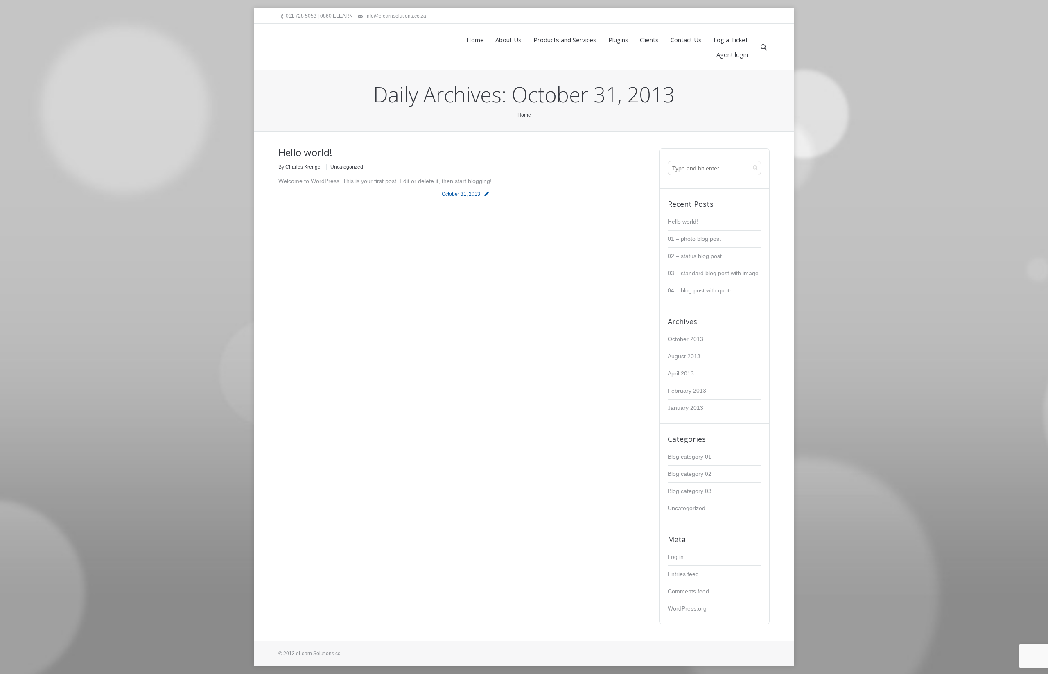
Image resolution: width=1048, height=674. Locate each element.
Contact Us (686, 40)
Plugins (618, 40)
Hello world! (305, 152)
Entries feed (683, 574)
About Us (508, 40)
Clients (649, 40)
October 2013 (685, 339)
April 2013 (681, 373)
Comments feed (688, 591)
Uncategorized (346, 167)
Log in (676, 557)
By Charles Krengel (300, 167)
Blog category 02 (689, 473)
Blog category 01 (689, 456)
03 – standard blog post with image (713, 273)
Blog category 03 (689, 491)
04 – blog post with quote (700, 290)
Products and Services (564, 40)
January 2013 (685, 408)
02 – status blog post (695, 256)
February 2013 (687, 390)
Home (475, 40)
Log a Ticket (731, 40)
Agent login (732, 54)
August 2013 (684, 356)
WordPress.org (687, 608)
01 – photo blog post (694, 238)
